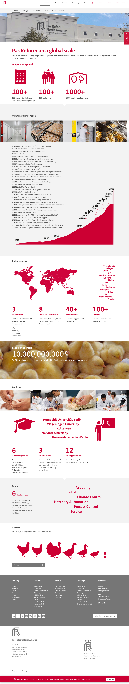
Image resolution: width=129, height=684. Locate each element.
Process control (39, 604)
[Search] (92, 3)
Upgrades (58, 597)
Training (57, 593)
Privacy (24, 671)
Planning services (60, 586)
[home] (4, 3)
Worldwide (101, 603)
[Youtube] (35, 616)
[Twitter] (22, 616)
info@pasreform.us (104, 591)
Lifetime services (60, 591)
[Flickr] (43, 616)
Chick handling (38, 595)
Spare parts (59, 595)
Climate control (39, 602)
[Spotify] (39, 616)
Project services (60, 588)
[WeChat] (30, 616)
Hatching (37, 593)
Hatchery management (84, 604)
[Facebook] (18, 616)
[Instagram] (26, 616)
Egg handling (38, 586)
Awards (14, 671)
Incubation (37, 588)
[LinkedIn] (13, 616)
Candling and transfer (41, 591)
